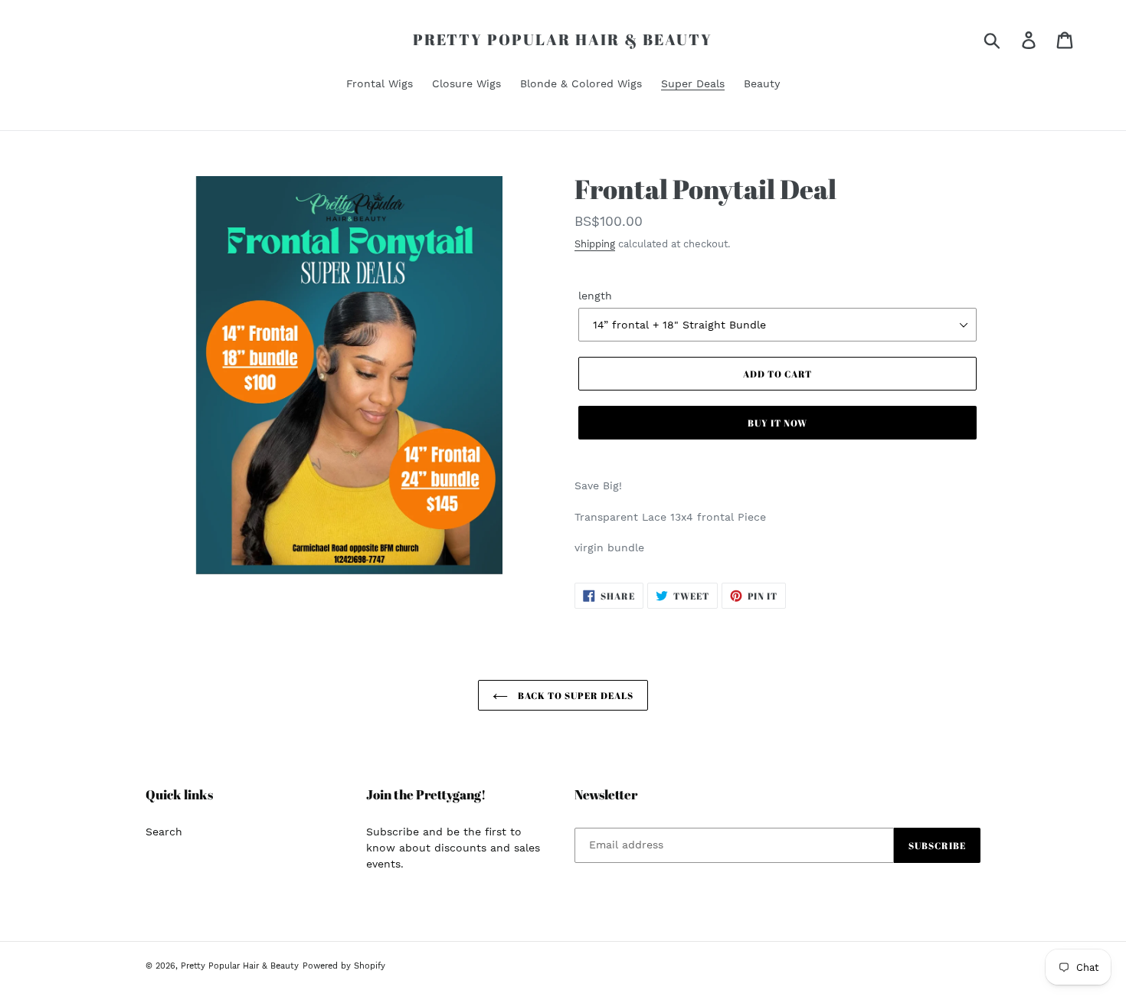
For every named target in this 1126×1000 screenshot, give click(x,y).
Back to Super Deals (574, 695)
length (595, 295)
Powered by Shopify (344, 966)
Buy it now (777, 423)
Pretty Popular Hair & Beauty (562, 40)
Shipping (594, 244)
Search (164, 831)
